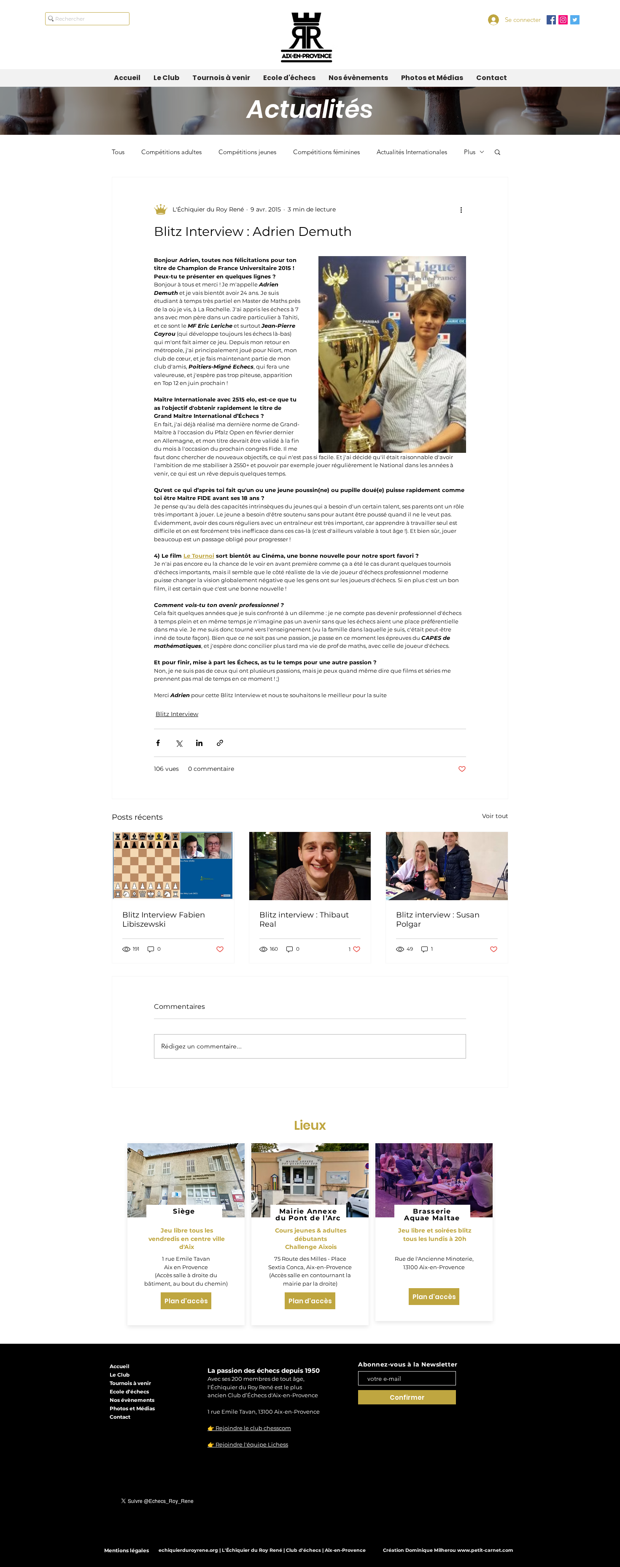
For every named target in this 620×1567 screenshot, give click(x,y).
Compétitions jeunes (247, 152)
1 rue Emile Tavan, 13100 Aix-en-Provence (264, 1411)
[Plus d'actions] (461, 209)
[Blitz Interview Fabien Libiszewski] (173, 866)
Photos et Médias (132, 1408)
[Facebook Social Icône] (551, 19)
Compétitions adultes (171, 152)
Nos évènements (132, 1400)
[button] (497, 151)
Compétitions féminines (326, 152)
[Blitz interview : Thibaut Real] (310, 866)
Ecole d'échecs (129, 1391)
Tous (118, 152)
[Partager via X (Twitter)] (179, 743)
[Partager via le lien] (220, 743)
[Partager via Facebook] (158, 743)
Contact (120, 1417)
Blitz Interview (177, 714)
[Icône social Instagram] (563, 19)
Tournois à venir (130, 1383)
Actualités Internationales (412, 152)
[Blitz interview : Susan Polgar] (447, 866)
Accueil (119, 1366)
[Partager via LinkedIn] (199, 743)
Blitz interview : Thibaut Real (304, 919)
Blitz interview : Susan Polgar (438, 919)
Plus (469, 152)
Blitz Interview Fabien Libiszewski (163, 919)
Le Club (119, 1375)
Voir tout (495, 816)
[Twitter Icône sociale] (575, 19)
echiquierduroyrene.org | (190, 1550)
